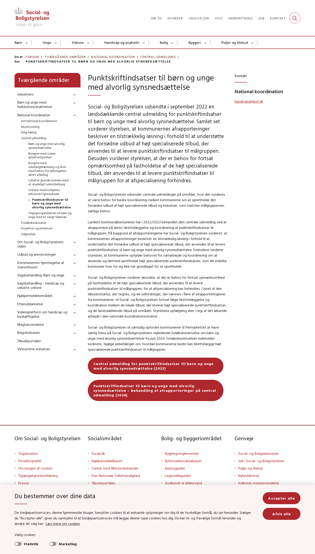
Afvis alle (281, 514)
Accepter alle (281, 498)
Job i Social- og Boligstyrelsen (261, 460)
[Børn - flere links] (27, 42)
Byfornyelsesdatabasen (183, 460)
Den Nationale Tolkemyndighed (116, 475)
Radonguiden (175, 468)
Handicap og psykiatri (121, 42)
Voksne (78, 42)
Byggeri (194, 42)
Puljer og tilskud (234, 42)
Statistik (31, 544)
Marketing (68, 544)
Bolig (164, 42)
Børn (18, 42)
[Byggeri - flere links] (205, 42)
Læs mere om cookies (63, 523)
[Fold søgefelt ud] (294, 18)
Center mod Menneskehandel (115, 468)
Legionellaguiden (178, 475)
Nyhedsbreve (248, 475)
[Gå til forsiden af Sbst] (32, 18)
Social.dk (98, 453)
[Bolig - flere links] (172, 42)
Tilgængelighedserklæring (38, 475)
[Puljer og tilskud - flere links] (252, 42)
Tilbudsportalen (103, 483)
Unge (47, 42)
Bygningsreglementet (182, 453)
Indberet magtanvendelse (258, 483)
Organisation (28, 453)
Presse (23, 483)
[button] (73, 94)
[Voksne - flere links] (88, 42)
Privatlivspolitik (29, 460)
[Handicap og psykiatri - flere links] (144, 42)
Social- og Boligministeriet (258, 453)
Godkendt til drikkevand (183, 483)
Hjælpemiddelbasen (107, 460)
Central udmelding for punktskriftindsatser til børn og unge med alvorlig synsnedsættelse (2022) (153, 366)
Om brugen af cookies (35, 468)
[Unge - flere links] (56, 42)
